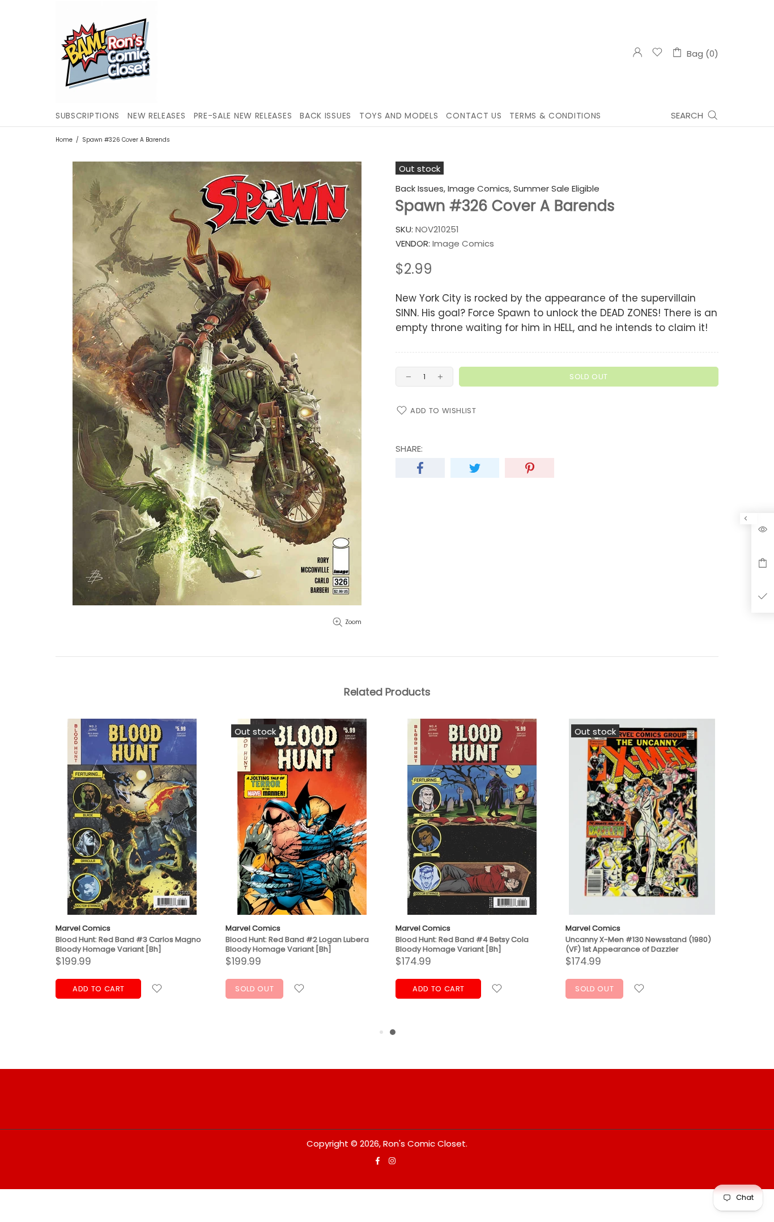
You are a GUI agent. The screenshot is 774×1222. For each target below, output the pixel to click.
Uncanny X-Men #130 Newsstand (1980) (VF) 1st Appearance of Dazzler (638, 944)
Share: (409, 449)
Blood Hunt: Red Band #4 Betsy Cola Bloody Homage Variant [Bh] (462, 944)
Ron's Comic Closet (107, 52)
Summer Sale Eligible (556, 188)
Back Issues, (420, 188)
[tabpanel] (472, 872)
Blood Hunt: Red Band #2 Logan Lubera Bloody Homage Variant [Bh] (297, 944)
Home (64, 139)
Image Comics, (479, 188)
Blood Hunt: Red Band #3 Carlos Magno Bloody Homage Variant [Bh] (128, 944)
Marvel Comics (83, 928)
